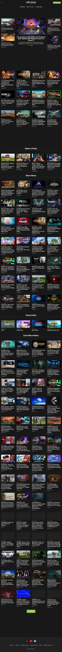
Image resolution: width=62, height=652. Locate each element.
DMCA (40, 645)
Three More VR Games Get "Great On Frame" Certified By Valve (7, 448)
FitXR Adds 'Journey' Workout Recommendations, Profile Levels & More (7, 582)
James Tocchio (50, 196)
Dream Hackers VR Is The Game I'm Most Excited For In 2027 (53, 352)
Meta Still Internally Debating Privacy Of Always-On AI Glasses (7, 601)
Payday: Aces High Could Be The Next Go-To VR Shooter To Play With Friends (54, 46)
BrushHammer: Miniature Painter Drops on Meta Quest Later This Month (23, 122)
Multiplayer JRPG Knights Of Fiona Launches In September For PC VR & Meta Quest (38, 230)
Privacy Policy (25, 645)
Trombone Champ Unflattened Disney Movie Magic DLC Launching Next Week (38, 249)
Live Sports (19, 349)
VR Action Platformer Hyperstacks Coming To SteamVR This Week (54, 466)
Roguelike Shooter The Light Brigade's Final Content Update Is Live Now (38, 83)
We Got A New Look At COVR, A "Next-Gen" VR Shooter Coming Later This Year (7, 211)
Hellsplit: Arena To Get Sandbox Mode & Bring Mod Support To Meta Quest (23, 544)
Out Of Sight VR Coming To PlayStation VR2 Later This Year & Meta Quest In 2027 (38, 193)
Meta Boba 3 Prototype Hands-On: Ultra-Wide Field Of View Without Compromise (54, 166)
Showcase (39, 7)
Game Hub (3, 328)
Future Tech (35, 162)
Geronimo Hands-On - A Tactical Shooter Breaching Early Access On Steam (7, 486)
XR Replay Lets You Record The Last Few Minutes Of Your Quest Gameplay (7, 372)
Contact (18, 645)
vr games (49, 387)
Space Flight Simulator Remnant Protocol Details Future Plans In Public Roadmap (38, 486)
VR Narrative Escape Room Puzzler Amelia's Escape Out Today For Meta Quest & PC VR (7, 505)
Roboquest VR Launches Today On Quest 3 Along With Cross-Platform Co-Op (23, 505)
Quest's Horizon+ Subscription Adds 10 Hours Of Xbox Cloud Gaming (53, 448)
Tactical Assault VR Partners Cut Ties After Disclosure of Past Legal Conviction (38, 562)
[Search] (1, 2)
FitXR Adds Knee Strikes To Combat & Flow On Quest (7, 121)
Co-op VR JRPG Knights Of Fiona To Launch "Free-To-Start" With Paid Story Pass (23, 83)
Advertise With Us (48, 645)
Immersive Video (20, 482)
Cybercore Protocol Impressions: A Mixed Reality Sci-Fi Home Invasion (7, 390)
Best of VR (30, 7)
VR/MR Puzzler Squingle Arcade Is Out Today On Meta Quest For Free (38, 602)
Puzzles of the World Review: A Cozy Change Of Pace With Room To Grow (7, 44)
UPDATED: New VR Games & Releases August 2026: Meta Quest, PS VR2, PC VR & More (53, 429)
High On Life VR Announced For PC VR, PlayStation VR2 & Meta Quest (7, 229)
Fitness (3, 26)
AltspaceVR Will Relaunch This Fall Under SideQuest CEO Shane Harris (7, 429)
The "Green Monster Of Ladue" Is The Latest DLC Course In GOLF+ (38, 287)
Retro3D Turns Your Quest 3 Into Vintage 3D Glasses (22, 428)
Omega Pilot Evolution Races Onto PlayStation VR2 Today (23, 248)
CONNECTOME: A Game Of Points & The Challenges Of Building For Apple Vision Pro (23, 602)
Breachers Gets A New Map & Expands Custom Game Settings (8, 286)
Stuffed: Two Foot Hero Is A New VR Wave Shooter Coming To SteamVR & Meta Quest (23, 287)
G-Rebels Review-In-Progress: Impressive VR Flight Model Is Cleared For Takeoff (53, 372)
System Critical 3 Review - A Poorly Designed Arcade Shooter (37, 390)
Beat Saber (35, 330)
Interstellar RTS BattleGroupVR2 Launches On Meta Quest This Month (52, 122)
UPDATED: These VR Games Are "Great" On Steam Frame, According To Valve (7, 467)
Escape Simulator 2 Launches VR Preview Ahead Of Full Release (23, 408)
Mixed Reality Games (52, 225)
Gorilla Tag (20, 330)
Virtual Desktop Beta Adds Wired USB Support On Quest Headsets (22, 372)
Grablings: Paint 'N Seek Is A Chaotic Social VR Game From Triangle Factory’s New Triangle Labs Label (8, 249)
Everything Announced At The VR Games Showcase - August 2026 (23, 211)
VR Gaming (3, 41)
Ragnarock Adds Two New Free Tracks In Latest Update (38, 543)
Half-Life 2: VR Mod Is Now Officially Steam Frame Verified (38, 371)
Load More (31, 611)
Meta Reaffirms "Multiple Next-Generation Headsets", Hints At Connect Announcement (53, 583)
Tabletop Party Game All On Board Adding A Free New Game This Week (38, 102)
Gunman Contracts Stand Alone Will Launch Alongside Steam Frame (52, 193)
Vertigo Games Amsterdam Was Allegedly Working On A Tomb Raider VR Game (53, 602)
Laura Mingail (19, 356)
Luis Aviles (34, 394)
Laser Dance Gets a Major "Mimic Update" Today (53, 268)
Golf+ (3, 330)
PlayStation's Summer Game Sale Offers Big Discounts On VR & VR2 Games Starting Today (54, 544)
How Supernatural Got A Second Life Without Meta (7, 28)
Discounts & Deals (36, 405)
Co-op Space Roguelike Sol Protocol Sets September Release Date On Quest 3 (31, 38)
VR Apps (3, 368)
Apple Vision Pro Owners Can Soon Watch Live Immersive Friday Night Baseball (23, 352)
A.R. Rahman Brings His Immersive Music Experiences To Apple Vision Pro (23, 486)
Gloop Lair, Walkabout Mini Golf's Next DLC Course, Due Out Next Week (53, 390)
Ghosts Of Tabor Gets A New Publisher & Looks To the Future (7, 306)
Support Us (57, 2)
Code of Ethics (34, 645)
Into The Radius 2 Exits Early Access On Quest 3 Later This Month (8, 102)
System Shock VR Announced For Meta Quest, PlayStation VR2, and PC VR (53, 211)
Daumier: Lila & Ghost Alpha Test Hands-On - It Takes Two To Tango (54, 504)
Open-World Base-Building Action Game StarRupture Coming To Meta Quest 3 (53, 524)
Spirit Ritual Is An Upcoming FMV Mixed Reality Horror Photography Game (53, 229)
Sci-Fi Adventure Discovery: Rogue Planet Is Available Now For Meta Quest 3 (23, 269)
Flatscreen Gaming (51, 444)
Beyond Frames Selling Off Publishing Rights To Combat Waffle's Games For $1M (23, 390)
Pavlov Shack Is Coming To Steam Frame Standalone (37, 448)
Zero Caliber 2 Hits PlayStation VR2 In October (22, 192)
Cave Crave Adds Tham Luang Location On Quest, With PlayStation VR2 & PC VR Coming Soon (53, 409)
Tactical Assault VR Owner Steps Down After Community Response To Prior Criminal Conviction (37, 525)
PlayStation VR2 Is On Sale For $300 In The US (38, 408)
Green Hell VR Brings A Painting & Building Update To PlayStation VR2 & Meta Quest (7, 193)
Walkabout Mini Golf (53, 330)
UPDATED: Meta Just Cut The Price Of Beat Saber (38, 306)
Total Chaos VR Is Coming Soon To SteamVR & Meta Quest (38, 210)
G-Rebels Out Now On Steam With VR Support (7, 524)
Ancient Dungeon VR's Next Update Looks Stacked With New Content (53, 83)
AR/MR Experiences (36, 578)
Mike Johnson (31, 45)
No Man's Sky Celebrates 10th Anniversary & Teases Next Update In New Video (7, 353)
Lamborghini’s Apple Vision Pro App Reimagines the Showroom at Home (38, 582)
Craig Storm (3, 30)
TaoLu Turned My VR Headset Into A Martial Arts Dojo (23, 306)
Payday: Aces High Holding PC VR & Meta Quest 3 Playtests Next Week (23, 229)
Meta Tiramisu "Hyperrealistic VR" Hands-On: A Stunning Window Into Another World (38, 166)
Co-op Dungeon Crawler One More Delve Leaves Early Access (52, 486)
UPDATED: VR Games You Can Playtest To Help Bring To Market (53, 286)
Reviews (22, 7)
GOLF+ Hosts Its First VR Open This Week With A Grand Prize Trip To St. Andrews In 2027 (23, 563)
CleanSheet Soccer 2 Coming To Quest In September (38, 428)
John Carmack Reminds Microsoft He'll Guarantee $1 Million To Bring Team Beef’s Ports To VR (23, 583)
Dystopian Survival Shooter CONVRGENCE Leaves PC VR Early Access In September (38, 122)
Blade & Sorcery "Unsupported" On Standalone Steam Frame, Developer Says (23, 448)
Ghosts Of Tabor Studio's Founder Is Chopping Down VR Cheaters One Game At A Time (54, 103)
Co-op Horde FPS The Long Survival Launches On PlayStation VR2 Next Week (7, 83)
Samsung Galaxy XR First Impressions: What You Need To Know (22, 166)
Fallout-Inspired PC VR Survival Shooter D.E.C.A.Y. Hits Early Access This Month (38, 352)
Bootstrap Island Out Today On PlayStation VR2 (38, 268)
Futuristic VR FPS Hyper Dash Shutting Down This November (23, 466)
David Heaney (3, 169)
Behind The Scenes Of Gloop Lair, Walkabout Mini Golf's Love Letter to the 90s (7, 269)
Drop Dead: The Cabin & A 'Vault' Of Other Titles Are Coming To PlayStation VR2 (23, 102)
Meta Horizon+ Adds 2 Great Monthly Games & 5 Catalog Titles (7, 408)
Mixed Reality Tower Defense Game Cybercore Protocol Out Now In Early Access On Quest (38, 467)
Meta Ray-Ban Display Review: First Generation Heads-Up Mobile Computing (7, 166)
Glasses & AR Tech (5, 162)
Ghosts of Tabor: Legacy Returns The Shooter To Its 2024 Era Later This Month (53, 562)
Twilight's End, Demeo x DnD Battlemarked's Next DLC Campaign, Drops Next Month (53, 29)
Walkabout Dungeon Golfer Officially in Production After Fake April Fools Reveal (53, 307)
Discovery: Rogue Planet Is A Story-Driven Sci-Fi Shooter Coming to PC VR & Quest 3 (23, 525)
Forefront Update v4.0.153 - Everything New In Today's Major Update (7, 544)
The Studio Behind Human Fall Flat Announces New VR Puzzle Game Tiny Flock (53, 249)
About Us (11, 645)
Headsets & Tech (20, 162)
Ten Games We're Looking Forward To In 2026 (7, 562)
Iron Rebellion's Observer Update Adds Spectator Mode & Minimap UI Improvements (38, 505)
